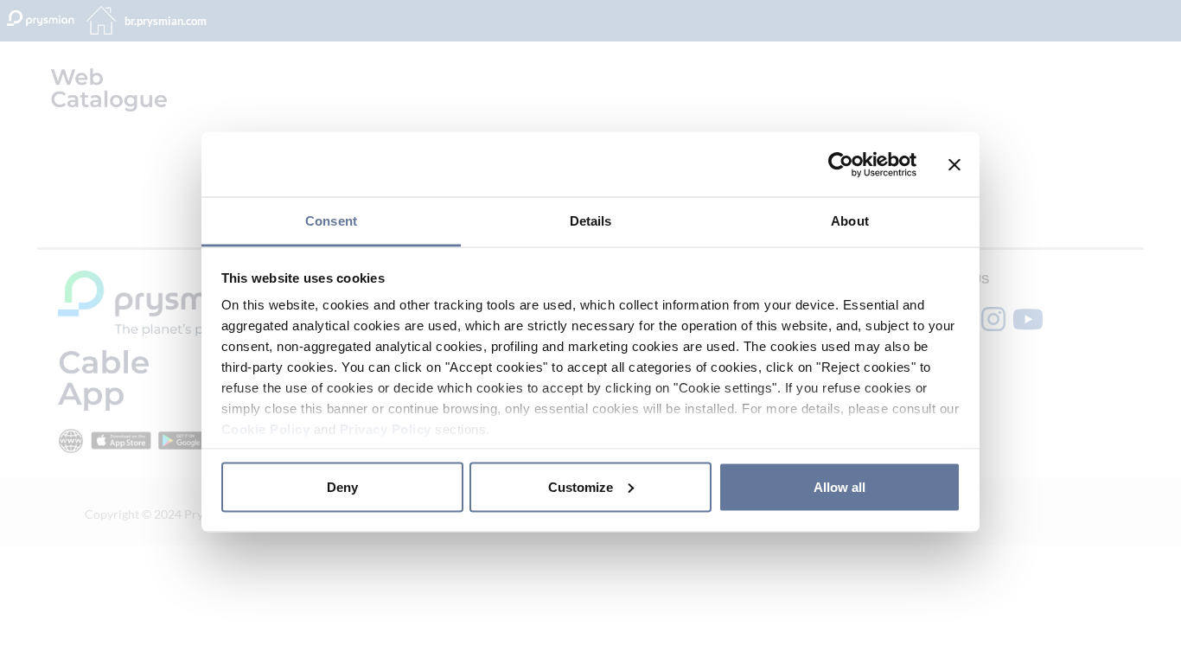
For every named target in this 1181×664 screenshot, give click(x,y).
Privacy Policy (385, 429)
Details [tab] (591, 221)
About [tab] (850, 221)
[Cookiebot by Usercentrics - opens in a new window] (840, 164)
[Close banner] (954, 164)
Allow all (839, 486)
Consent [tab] (331, 221)
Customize (580, 486)
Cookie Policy (265, 429)
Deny (342, 486)
